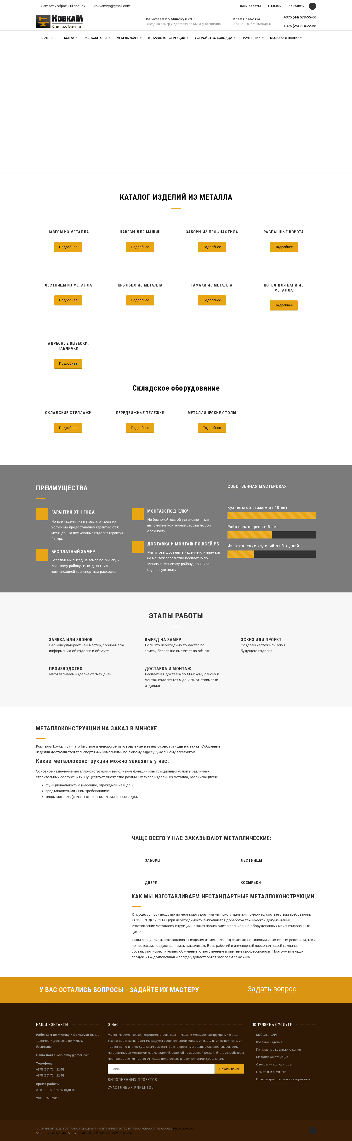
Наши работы (249, 6)
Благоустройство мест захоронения (283, 1079)
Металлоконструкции (272, 1057)
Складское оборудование (176, 387)
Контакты (296, 6)
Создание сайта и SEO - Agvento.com (105, 1132)
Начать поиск (229, 1069)
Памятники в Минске (271, 1072)
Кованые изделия (269, 1042)
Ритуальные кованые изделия (278, 1049)
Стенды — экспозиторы (274, 1064)
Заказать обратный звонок (63, 6)
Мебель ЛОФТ (267, 1034)
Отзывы (274, 6)
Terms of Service (55, 1132)
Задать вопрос (272, 989)
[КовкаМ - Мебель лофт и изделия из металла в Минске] (59, 21)
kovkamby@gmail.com (112, 6)
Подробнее (68, 247)
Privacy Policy (184, 1128)
